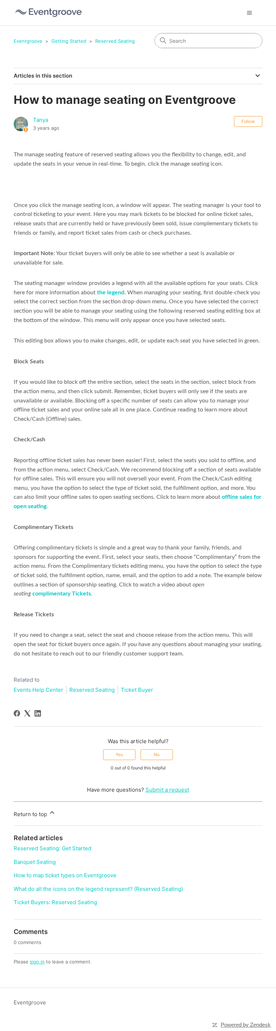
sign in (37, 962)
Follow (248, 121)
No (157, 754)
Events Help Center (38, 689)
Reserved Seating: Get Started (52, 848)
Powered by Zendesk (246, 1025)
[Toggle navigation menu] (249, 13)
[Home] (48, 12)
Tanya (40, 119)
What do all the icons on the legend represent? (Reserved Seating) (98, 888)
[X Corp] (27, 713)
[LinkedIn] (37, 713)
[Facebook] (17, 713)
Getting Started (68, 41)
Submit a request (167, 789)
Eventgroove (28, 41)
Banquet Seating (35, 862)
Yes (119, 754)
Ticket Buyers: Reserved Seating (55, 902)
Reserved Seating (115, 41)
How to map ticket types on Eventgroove (65, 875)
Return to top (31, 814)
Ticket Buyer (137, 689)
